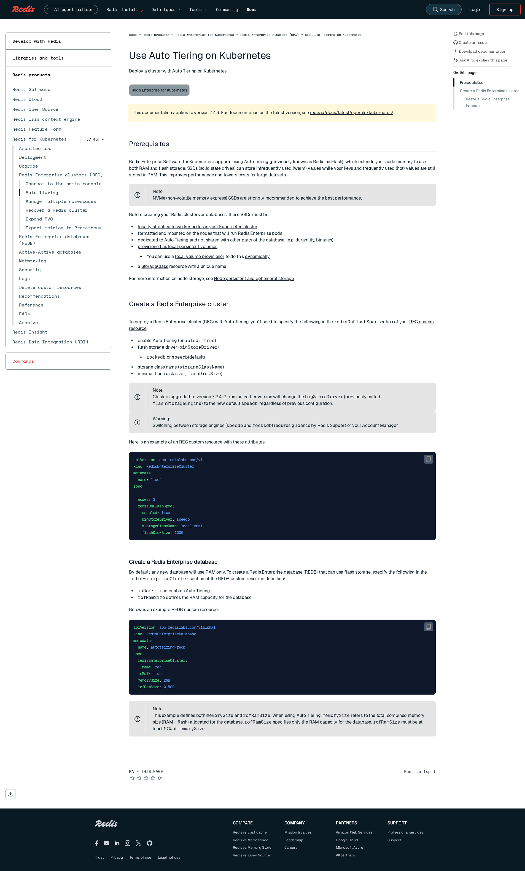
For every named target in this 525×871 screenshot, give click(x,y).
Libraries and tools (38, 58)
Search (447, 9)
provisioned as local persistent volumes (177, 246)
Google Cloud (347, 840)
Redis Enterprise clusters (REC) (269, 35)
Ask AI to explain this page (483, 60)
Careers (290, 847)
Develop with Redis (36, 41)
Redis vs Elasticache (250, 832)
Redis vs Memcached (250, 840)
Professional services (405, 832)
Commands (23, 361)
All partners (345, 855)
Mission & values (297, 832)
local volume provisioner (199, 256)
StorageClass (154, 266)
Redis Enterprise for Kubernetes (205, 35)
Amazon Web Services (354, 832)
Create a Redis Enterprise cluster (489, 90)
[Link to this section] (174, 143)
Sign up (504, 9)
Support (394, 840)
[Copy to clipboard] (428, 459)
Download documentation (482, 51)
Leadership (293, 840)
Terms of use (140, 857)
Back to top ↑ (420, 771)
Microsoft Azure (349, 847)
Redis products (31, 74)
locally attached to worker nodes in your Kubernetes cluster (197, 226)
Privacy (117, 857)
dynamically (257, 256)
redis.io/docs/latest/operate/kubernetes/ (352, 112)
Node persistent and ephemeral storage (254, 278)
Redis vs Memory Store (252, 847)
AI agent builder (73, 9)
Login (475, 9)
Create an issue (473, 42)
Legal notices (169, 857)
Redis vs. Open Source (251, 855)
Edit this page (471, 33)
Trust (99, 857)
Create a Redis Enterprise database (487, 102)
